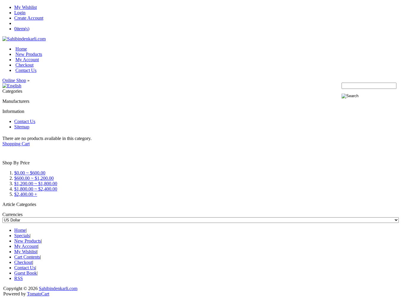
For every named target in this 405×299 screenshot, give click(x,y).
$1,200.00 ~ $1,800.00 (35, 183)
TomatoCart (38, 293)
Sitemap (21, 126)
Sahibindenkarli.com (58, 288)
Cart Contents (27, 256)
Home (21, 48)
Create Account (28, 18)
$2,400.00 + (25, 194)
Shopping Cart (16, 143)
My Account (27, 59)
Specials (22, 235)
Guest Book (25, 273)
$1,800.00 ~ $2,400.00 (35, 188)
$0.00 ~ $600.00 (29, 172)
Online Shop (14, 80)
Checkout (24, 64)
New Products (28, 54)
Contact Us (25, 70)
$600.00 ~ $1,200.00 (34, 178)
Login (19, 12)
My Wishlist (25, 7)
